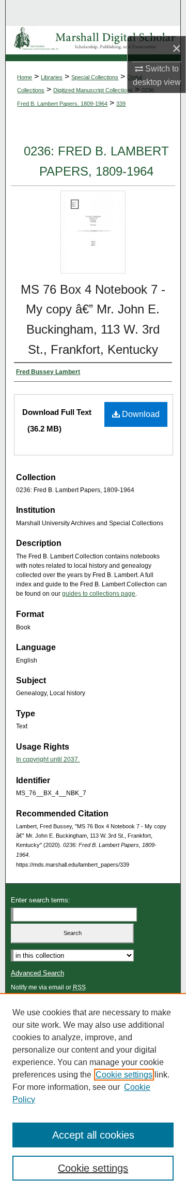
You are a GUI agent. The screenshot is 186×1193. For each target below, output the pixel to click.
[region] (93, 1093)
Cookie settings (124, 1074)
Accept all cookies (93, 1135)
